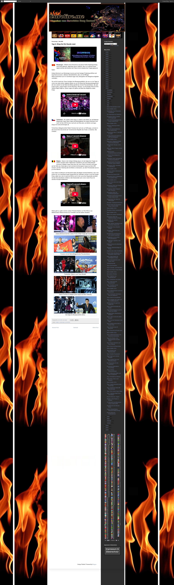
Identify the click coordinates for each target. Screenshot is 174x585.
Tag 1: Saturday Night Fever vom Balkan (114, 394)
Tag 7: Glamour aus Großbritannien (112, 276)
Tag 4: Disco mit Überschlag (114, 346)
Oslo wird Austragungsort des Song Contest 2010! (114, 120)
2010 (107, 86)
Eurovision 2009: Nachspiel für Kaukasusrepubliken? (114, 159)
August (109, 98)
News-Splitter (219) (111, 139)
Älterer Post (95, 327)
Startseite (75, 327)
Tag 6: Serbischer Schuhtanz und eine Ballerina (114, 294)
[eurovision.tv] (74, 37)
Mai (108, 105)
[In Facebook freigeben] (76, 320)
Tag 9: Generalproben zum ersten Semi (113, 260)
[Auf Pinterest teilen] (78, 320)
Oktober (109, 94)
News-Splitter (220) (111, 123)
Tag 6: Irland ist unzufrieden (114, 297)
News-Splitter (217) (111, 180)
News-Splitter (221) (111, 109)
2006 (107, 430)
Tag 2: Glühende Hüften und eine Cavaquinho (114, 374)
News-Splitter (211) (111, 348)
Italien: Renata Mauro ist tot (113, 106)
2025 (107, 54)
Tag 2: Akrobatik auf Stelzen (114, 376)
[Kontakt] (80, 37)
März (108, 418)
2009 (107, 88)
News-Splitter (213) (111, 288)
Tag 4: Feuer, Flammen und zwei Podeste (113, 343)
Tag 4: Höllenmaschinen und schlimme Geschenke (114, 335)
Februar (109, 420)
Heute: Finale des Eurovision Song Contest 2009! (114, 205)
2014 (107, 77)
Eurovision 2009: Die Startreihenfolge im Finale (114, 217)
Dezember (110, 90)
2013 (107, 79)
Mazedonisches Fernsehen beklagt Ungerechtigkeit (113, 162)
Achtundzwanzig (111, 263)
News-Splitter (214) (111, 272)
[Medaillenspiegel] (112, 37)
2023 (107, 58)
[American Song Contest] (93, 37)
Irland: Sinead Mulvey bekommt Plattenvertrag (113, 410)
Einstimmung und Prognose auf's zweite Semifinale (114, 234)
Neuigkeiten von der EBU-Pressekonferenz (113, 238)
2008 (107, 425)
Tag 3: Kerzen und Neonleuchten (111, 351)
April (108, 416)
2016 (107, 73)
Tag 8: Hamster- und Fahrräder (114, 267)
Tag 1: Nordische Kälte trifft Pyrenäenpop (113, 388)
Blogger (94, 564)
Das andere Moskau (112, 274)
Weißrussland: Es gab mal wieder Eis (113, 303)
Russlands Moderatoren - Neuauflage (113, 367)
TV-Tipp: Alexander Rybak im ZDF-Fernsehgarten (114, 136)
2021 (107, 62)
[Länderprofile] (61, 37)
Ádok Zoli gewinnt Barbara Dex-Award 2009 (113, 129)
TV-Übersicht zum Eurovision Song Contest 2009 (114, 403)
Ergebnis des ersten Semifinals (114, 251)
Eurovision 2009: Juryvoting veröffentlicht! (114, 166)
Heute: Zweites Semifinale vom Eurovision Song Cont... (114, 224)
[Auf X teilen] (74, 320)
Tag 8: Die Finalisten (112, 265)
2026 (107, 52)
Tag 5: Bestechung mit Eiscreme (112, 327)
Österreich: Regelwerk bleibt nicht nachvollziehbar (114, 142)
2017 (107, 71)
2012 (107, 81)
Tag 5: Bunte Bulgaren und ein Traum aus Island (114, 310)
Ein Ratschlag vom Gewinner (114, 114)
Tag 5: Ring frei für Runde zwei (114, 330)
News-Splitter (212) (111, 332)
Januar (109, 423)
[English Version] (105, 37)
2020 (107, 65)
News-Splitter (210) (111, 382)
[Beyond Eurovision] (55, 37)
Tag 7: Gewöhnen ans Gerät (114, 279)
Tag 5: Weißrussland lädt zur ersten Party (114, 324)
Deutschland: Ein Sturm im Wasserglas (113, 200)
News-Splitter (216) (111, 208)
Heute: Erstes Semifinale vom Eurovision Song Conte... (114, 253)
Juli (108, 100)
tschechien (67, 322)
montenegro (62, 322)
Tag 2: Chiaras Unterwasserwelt (112, 370)
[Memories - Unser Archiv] (67, 37)
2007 (107, 427)
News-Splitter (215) (111, 212)
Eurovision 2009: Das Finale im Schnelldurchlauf (114, 186)
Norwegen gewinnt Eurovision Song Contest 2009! (114, 196)
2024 (107, 56)
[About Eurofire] (86, 37)
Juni (108, 102)
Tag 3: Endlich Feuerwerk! (113, 354)
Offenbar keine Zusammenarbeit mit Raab (114, 152)
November (110, 92)
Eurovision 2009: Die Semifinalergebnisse (112, 193)
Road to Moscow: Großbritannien (111, 413)
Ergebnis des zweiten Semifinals (112, 220)
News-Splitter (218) (111, 168)
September (110, 96)
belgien (57, 322)
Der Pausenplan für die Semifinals (112, 363)
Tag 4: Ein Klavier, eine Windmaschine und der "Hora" (113, 339)
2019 (107, 67)
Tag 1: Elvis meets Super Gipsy (114, 391)
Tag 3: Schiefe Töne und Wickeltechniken (113, 360)
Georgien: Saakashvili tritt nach (114, 202)
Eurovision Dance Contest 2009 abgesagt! (113, 117)
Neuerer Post (55, 327)
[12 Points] (118, 37)
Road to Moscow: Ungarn (113, 396)
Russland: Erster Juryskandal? (114, 210)
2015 (107, 75)
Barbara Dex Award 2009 (113, 174)
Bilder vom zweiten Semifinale (114, 214)
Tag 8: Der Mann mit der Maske (114, 269)
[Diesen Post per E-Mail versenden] (71, 320)
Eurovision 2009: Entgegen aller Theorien (113, 189)
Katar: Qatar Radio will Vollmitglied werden (112, 257)
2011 (107, 84)
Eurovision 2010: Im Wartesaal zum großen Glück (114, 177)
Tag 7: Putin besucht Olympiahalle (112, 282)
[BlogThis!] (72, 320)
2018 (107, 69)
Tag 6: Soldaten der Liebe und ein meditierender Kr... (114, 300)
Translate (116, 45)
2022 (107, 60)
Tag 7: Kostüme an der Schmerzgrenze (112, 285)
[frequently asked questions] (112, 554)
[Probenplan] (99, 37)
